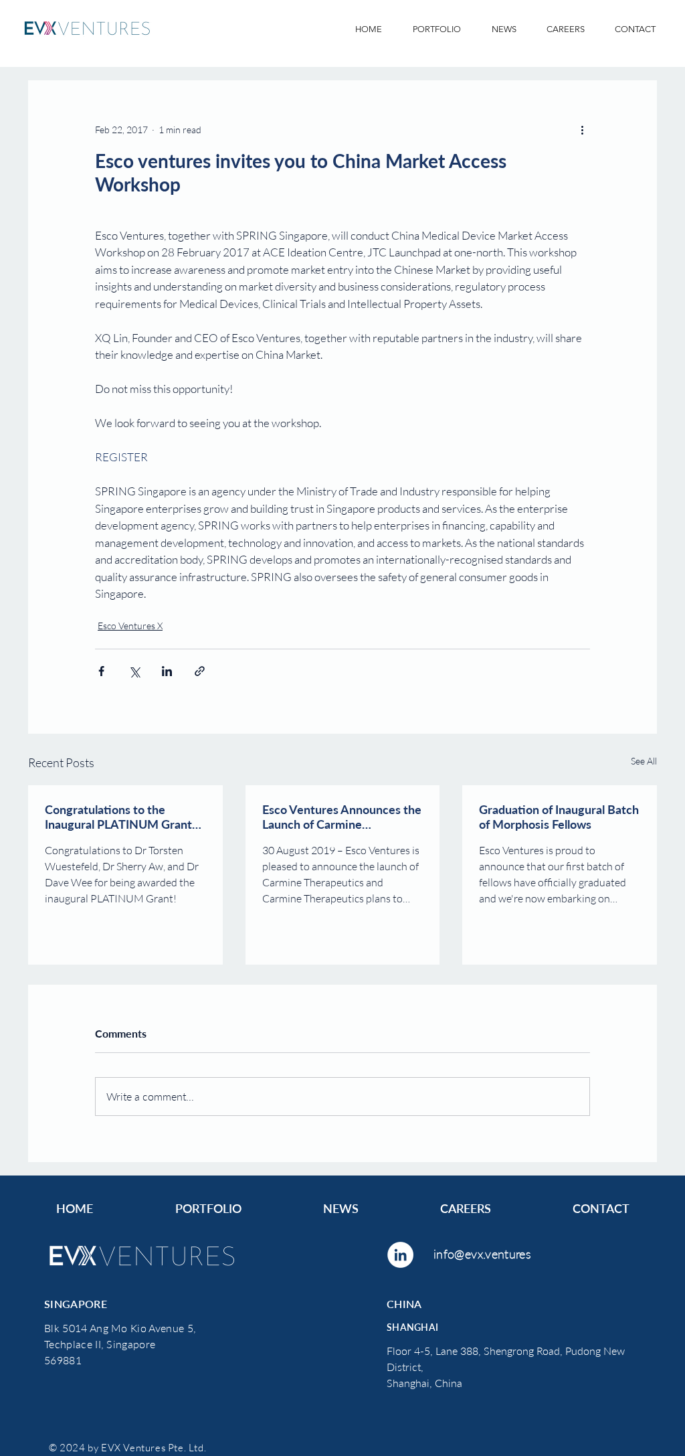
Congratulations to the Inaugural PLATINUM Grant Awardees (118, 816)
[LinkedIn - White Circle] (400, 1255)
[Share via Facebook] (101, 671)
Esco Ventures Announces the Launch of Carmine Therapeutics (341, 816)
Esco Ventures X (130, 625)
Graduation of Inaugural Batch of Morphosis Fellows (559, 816)
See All (644, 760)
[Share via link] (199, 671)
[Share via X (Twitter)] (134, 671)
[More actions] (582, 129)
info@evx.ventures (482, 1253)
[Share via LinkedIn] (167, 671)
